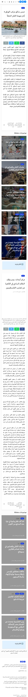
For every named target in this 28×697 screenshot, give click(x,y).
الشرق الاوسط (21, 239)
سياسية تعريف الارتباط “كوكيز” (21, 696)
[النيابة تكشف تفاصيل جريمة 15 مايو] (14, 223)
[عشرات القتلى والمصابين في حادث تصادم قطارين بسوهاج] (14, 173)
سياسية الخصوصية (16, 695)
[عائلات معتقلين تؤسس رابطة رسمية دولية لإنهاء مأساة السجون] (14, 198)
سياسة (22, 139)
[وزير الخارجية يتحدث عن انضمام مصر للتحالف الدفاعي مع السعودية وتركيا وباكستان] (14, 248)
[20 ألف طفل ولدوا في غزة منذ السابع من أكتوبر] (14, 147)
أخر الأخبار (21, 189)
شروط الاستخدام (23, 695)
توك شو (17, 214)
